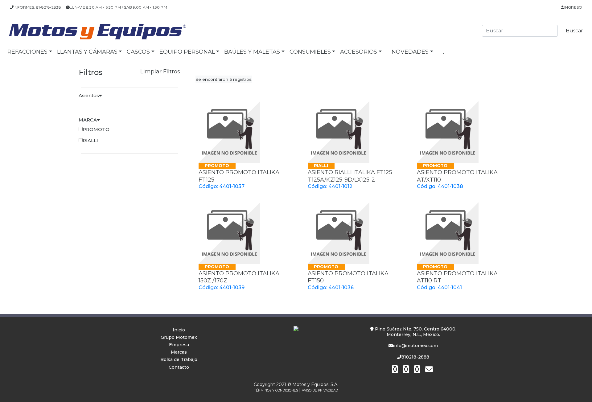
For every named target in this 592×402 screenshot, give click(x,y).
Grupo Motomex (179, 337)
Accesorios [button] (358, 51)
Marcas (179, 352)
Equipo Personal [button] (187, 51)
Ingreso (573, 7)
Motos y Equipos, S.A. (315, 384)
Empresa (179, 344)
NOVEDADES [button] (410, 51)
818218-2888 (415, 357)
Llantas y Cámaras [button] (87, 51)
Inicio (179, 330)
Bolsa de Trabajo (178, 359)
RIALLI (90, 140)
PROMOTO (96, 129)
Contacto (179, 367)
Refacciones (27, 51)
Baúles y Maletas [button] (252, 51)
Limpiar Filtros (160, 71)
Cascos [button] (138, 51)
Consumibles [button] (310, 51)
